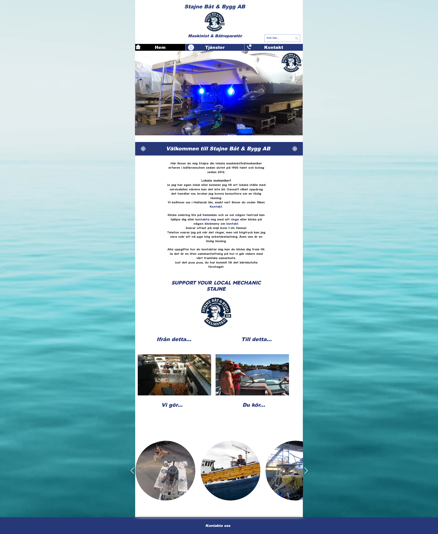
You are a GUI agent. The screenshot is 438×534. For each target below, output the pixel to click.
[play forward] (306, 471)
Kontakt (216, 206)
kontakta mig (205, 219)
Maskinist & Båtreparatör (215, 36)
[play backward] (132, 471)
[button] (165, 471)
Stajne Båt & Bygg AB (214, 6)
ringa (235, 219)
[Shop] (191, 47)
